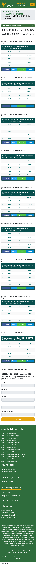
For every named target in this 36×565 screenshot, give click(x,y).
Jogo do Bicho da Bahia (8, 433)
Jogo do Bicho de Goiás (8, 440)
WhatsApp (21, 69)
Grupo (3, 404)
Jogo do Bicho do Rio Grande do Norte (13, 454)
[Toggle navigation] (32, 4)
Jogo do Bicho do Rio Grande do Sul (12, 456)
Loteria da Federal (7, 482)
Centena (4, 389)
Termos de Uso (10, 551)
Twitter (14, 69)
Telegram (29, 69)
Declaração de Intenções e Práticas (18, 552)
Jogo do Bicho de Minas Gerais (10, 443)
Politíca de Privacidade (23, 551)
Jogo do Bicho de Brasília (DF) (10, 436)
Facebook (6, 69)
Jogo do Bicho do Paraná (9, 447)
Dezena (3, 397)
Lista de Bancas (6, 492)
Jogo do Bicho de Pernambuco (10, 449)
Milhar (3, 382)
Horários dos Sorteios (8, 513)
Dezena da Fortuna (7, 411)
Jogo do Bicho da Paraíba (9, 445)
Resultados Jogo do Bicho (25, 557)
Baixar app (4, 563)
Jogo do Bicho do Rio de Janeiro (11, 452)
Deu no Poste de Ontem (8, 471)
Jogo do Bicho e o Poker (8, 517)
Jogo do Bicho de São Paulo (10, 459)
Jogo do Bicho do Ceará (8, 438)
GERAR (18, 419)
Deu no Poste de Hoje (8, 469)
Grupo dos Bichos (6, 510)
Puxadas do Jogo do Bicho (9, 515)
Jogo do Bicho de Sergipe (9, 461)
